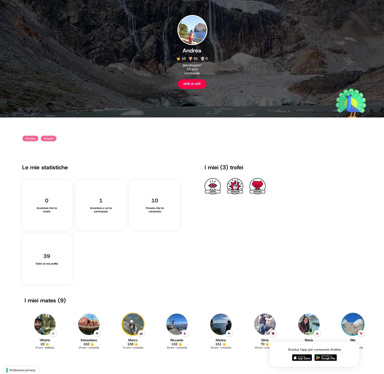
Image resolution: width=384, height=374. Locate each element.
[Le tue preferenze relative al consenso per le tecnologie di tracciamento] (21, 370)
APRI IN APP (192, 84)
